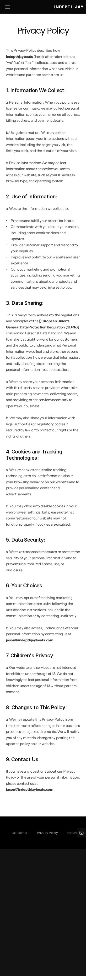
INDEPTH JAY (69, 7)
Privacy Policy (47, 833)
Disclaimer (19, 833)
